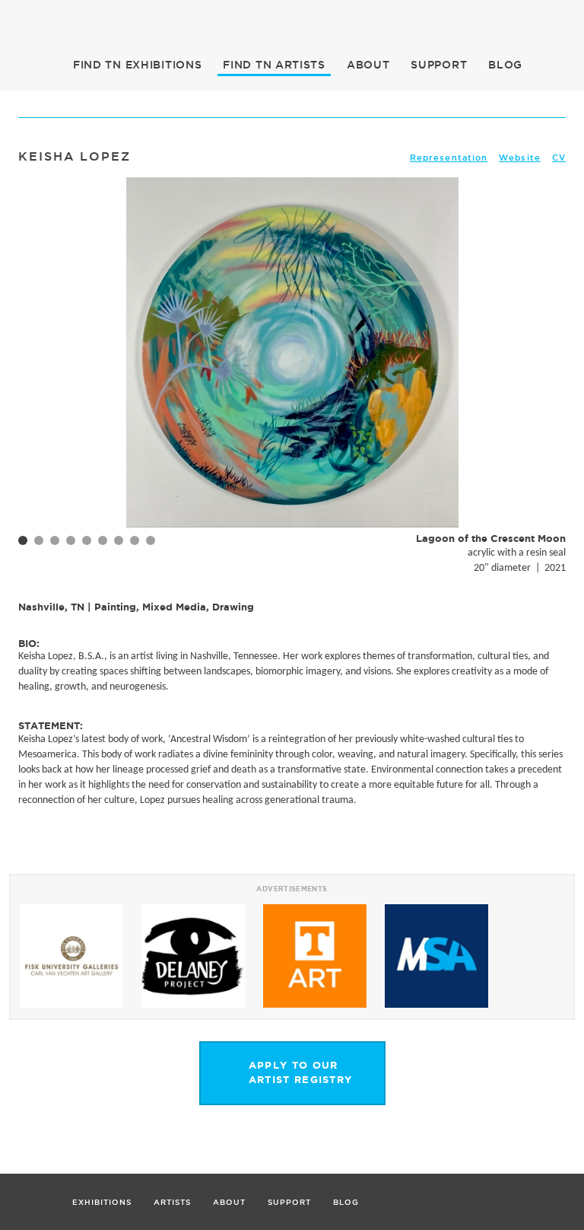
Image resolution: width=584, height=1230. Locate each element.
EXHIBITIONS (137, 65)
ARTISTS (274, 65)
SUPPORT (439, 65)
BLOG (505, 65)
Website (520, 157)
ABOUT (368, 65)
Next (546, 377)
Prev (38, 377)
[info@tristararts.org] (567, 19)
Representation (448, 157)
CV (559, 157)
